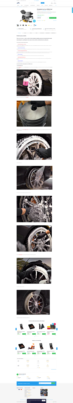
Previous (16, 329)
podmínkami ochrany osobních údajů (47, 384)
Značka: (54, 20)
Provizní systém (51, 399)
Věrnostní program (47, 399)
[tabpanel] (22, 329)
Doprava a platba (22, 399)
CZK (54, 0)
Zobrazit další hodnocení (53, 369)
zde (40, 400)
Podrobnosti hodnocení (44, 10)
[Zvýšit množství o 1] (48, 17)
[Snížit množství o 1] (48, 18)
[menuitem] (18, 5)
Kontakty (25, 399)
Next (56, 329)
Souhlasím (43, 400)
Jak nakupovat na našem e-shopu (23, 0)
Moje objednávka (18, 0)
